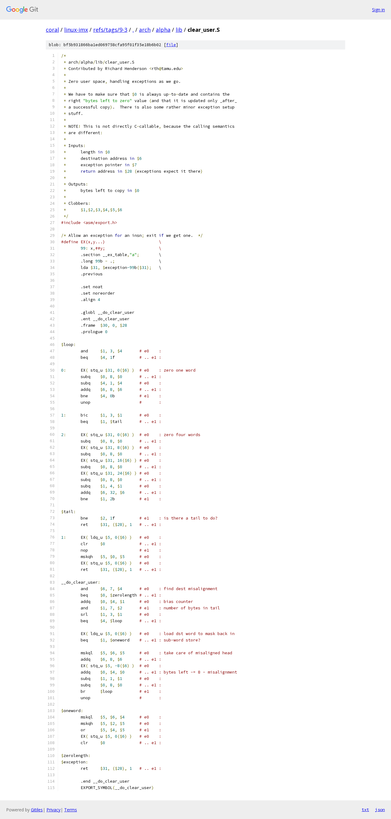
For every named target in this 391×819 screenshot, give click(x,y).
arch (145, 29)
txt (365, 809)
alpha (163, 29)
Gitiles (37, 810)
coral (52, 29)
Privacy (53, 810)
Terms (70, 810)
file (171, 44)
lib (179, 29)
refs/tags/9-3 (110, 29)
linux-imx (76, 29)
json (380, 809)
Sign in (378, 10)
